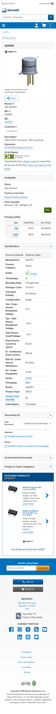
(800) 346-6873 (9, 3)
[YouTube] (44, 631)
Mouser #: (9, 104)
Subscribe (43, 568)
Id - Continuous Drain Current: (13, 353)
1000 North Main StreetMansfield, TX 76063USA (27, 606)
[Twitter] (28, 631)
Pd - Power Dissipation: (12, 372)
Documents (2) (12, 415)
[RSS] (36, 631)
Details (33, 274)
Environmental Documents (18, 457)
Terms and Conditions (26, 662)
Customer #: (10, 127)
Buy (48, 210)
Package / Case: (14, 287)
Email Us (29, 589)
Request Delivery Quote (16, 197)
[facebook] (11, 631)
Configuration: (13, 300)
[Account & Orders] (36, 25)
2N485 (28, 378)
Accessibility (26, 667)
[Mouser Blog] (36, 638)
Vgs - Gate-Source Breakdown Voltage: (11, 323)
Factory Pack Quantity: (12, 398)
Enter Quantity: (12, 202)
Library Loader (30, 161)
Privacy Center (26, 657)
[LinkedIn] (19, 638)
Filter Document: (9, 423)
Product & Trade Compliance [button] (19, 467)
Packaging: (11, 383)
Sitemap (27, 672)
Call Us (29, 582)
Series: (9, 378)
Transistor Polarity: (11, 293)
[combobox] (25, 17)
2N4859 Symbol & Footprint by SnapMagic (28, 446)
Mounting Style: (14, 283)
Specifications (12, 246)
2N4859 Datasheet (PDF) (19, 147)
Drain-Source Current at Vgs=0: (12, 343)
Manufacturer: (13, 260)
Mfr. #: (7, 111)
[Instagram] (19, 631)
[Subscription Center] (28, 638)
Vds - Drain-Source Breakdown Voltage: (12, 309)
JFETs (6, 32)
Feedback (27, 652)
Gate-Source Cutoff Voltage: (13, 334)
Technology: (12, 278)
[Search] (51, 17)
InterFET (8, 122)
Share (12, 98)
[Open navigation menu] (3, 25)
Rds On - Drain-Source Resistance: (13, 362)
